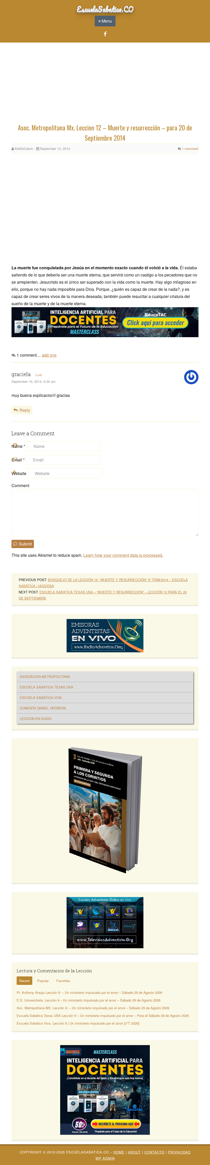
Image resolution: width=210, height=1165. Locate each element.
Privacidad (179, 1152)
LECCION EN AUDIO (35, 718)
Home (118, 1152)
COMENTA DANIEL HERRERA (43, 708)
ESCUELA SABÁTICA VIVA (41, 697)
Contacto (154, 1152)
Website (19, 473)
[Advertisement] (105, 84)
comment (190, 148)
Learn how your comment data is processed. (123, 555)
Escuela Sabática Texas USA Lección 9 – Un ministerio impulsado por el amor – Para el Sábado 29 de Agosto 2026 (103, 1015)
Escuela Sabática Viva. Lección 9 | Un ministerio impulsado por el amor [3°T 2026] (78, 1023)
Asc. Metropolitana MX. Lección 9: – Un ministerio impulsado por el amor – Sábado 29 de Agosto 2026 (93, 1007)
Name (18, 446)
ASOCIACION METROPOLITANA (45, 676)
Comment (20, 485)
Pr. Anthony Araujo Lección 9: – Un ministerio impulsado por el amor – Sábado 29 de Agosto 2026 (89, 992)
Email (18, 460)
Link (38, 375)
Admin (105, 1158)
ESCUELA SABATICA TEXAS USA (46, 687)
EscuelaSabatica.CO (105, 9)
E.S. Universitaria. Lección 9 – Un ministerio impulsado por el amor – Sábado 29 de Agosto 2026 (88, 1000)
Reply (24, 410)
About (134, 1152)
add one (49, 355)
